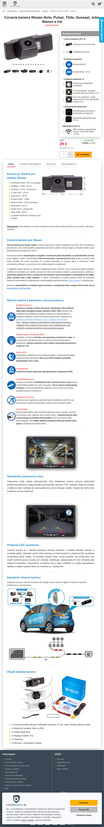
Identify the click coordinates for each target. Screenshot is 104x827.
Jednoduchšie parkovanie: (75, 107)
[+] (70, 153)
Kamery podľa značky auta (30, 11)
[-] (70, 156)
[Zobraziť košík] (99, 4)
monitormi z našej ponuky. (19, 288)
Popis (11, 164)
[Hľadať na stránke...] (92, 4)
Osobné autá (12, 11)
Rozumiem (83, 803)
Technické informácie (30, 164)
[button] (5, 48)
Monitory (51, 164)
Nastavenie (84, 809)
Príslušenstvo (68, 164)
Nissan (45, 11)
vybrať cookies (27, 820)
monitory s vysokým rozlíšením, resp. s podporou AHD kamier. (42, 319)
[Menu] (4, 4)
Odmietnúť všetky (84, 815)
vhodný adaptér (74, 280)
